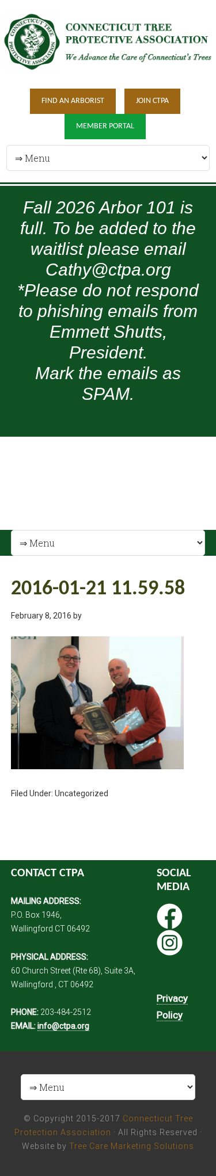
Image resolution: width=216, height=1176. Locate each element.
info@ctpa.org (63, 1025)
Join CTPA (152, 101)
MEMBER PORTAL (105, 126)
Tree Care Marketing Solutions (131, 1146)
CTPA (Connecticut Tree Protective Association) (108, 43)
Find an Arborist (72, 101)
